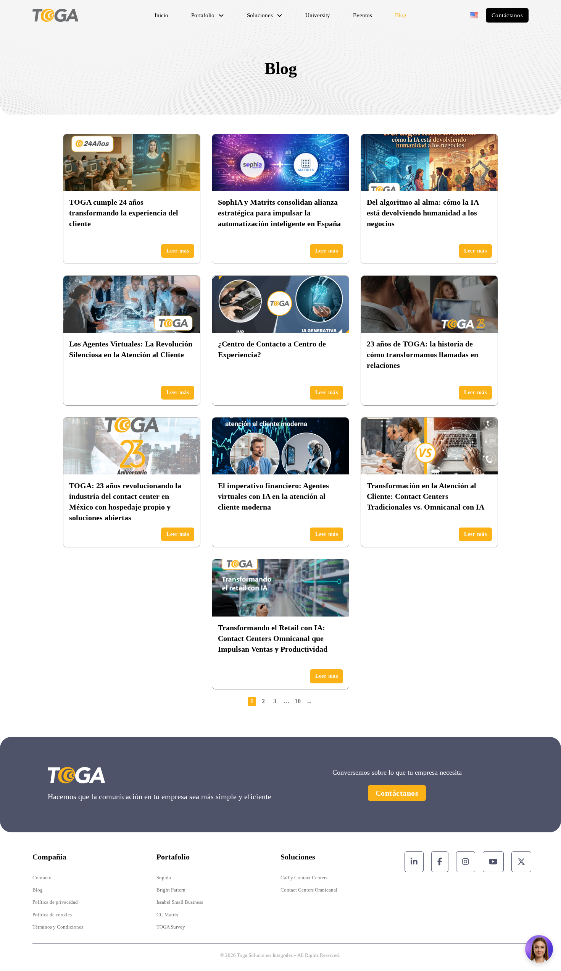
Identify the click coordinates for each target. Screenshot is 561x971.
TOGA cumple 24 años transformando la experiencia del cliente (123, 213)
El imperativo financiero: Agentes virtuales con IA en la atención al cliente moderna (273, 496)
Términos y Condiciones (57, 927)
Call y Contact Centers (303, 877)
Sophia (163, 877)
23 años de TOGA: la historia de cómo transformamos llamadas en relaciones (422, 354)
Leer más (177, 251)
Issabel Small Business (179, 902)
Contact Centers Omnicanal (308, 890)
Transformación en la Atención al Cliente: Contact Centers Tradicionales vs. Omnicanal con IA (425, 496)
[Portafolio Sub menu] (221, 15)
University (317, 15)
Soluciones (260, 15)
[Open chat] (539, 949)
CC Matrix (167, 915)
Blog (400, 15)
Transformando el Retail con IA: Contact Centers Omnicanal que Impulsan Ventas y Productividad (272, 638)
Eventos (362, 15)
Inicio (161, 15)
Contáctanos (507, 15)
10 (298, 701)
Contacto (42, 877)
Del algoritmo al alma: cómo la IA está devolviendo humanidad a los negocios (423, 213)
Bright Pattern (170, 890)
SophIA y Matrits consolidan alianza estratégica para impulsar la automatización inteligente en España (279, 213)
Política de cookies (52, 915)
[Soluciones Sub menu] (279, 15)
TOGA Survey (170, 927)
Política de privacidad (55, 902)
